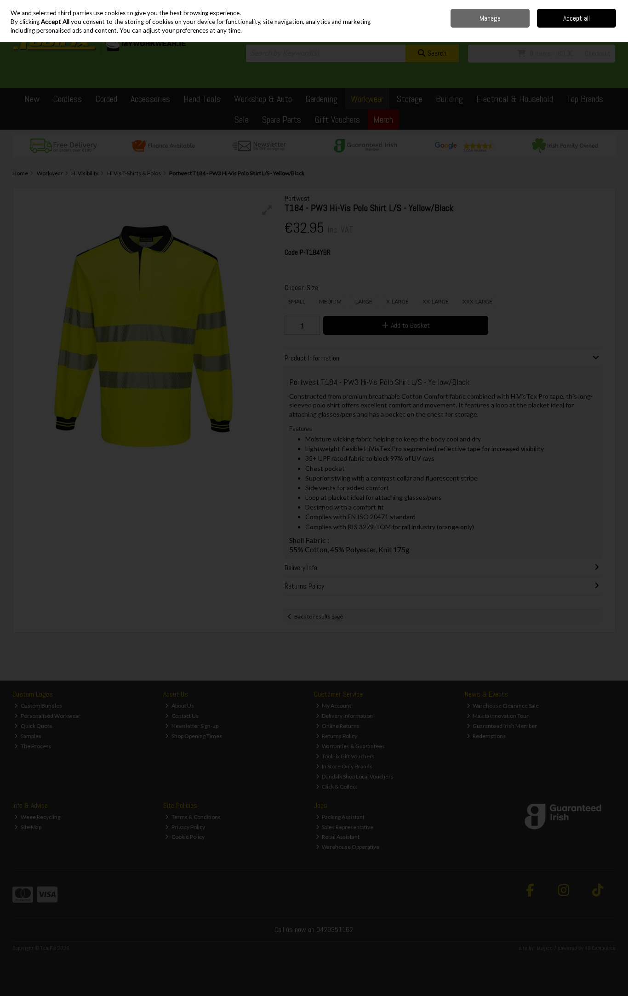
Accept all (576, 18)
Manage (490, 18)
